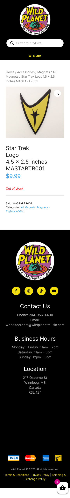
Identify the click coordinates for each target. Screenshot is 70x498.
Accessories (26, 72)
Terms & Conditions (16, 474)
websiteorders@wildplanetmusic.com (35, 325)
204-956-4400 (41, 315)
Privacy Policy (40, 474)
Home (10, 72)
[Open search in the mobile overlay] (35, 43)
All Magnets (28, 207)
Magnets (43, 72)
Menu (37, 55)
